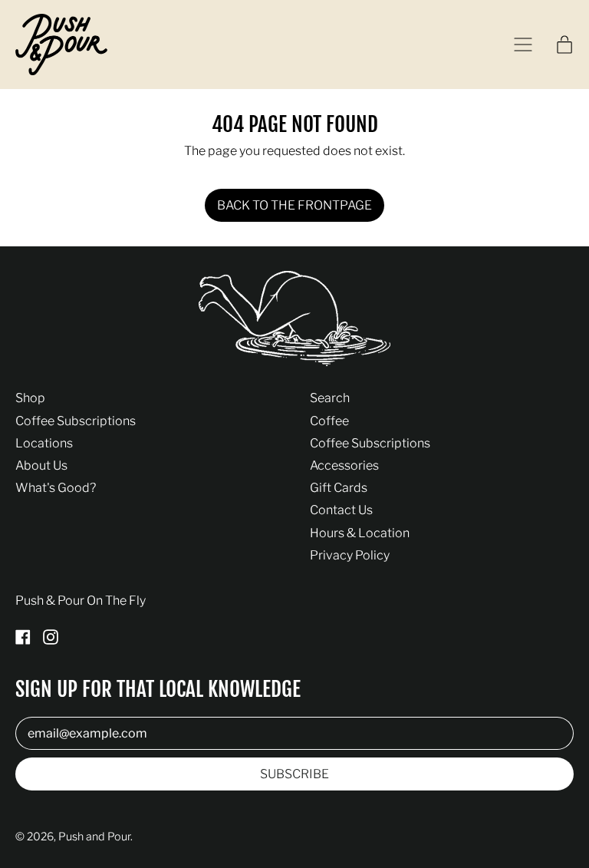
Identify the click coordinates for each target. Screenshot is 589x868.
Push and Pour (94, 836)
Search (330, 398)
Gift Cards (338, 487)
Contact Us (341, 510)
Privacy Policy (350, 555)
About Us (41, 465)
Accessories (344, 465)
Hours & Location (360, 533)
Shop (30, 398)
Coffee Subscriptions (75, 421)
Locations (44, 443)
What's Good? (55, 487)
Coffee (329, 421)
